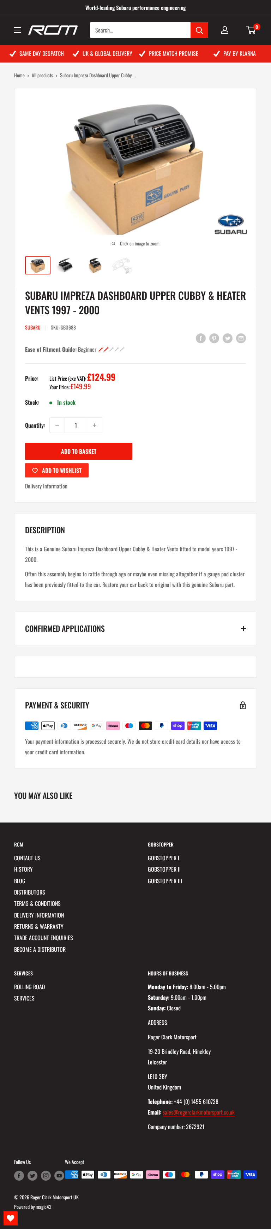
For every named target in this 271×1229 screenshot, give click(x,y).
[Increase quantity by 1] (94, 425)
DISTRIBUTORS (29, 892)
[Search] (199, 30)
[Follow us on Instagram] (46, 1175)
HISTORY (23, 869)
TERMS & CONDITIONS (37, 903)
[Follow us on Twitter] (32, 1175)
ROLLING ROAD (29, 986)
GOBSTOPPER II (164, 869)
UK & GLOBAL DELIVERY (107, 53)
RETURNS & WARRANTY (39, 926)
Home (19, 75)
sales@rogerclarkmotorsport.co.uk (199, 1112)
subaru (33, 327)
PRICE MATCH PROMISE (173, 53)
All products (42, 75)
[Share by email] (241, 337)
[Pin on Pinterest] (214, 337)
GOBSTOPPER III (165, 881)
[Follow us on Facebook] (19, 1175)
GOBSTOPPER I (163, 858)
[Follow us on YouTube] (59, 1175)
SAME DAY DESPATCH (41, 53)
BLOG (19, 881)
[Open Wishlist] (11, 1218)
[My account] (224, 30)
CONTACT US (27, 858)
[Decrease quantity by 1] (57, 425)
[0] (251, 30)
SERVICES (24, 998)
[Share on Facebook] (201, 337)
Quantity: (35, 425)
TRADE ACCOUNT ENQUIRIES (43, 937)
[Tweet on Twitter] (228, 337)
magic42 (44, 1206)
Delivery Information (46, 486)
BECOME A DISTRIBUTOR (40, 949)
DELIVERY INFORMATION (39, 915)
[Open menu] (17, 30)
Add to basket (78, 451)
